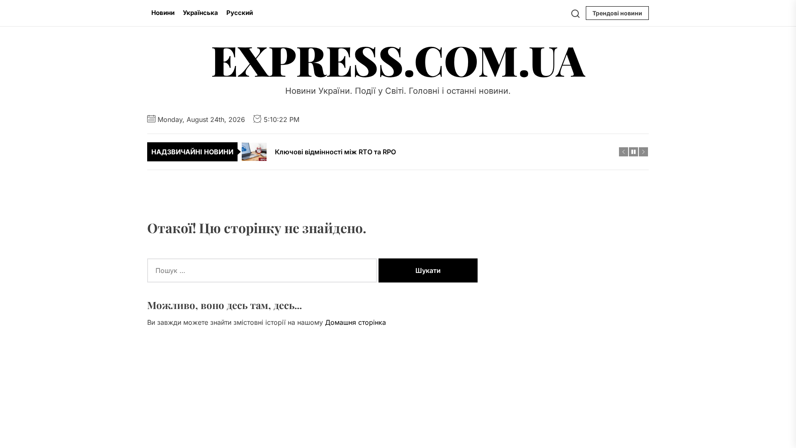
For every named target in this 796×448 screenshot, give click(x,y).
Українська (200, 13)
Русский (239, 13)
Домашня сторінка (355, 322)
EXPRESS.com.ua (398, 60)
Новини (163, 13)
